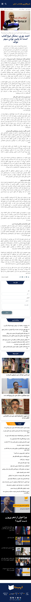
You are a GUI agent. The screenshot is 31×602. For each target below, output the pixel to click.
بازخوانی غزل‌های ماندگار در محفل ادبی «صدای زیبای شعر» (15, 340)
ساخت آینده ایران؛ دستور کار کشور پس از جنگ (8, 569)
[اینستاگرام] (15, 598)
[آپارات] (20, 598)
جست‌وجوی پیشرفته (5, 593)
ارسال (7, 312)
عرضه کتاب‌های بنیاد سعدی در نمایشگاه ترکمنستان (18, 479)
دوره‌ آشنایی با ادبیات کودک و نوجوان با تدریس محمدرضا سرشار (15, 482)
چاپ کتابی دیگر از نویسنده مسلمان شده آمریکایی (19, 475)
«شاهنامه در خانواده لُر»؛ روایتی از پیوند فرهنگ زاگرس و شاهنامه (16, 326)
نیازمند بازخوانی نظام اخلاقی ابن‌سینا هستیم (20, 488)
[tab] (20, 423)
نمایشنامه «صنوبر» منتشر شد (23, 445)
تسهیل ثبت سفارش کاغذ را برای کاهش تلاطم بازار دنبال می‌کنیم (15, 469)
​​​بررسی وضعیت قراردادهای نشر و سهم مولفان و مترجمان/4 (15, 33)
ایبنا (21, 5)
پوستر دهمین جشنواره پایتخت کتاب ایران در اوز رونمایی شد (16, 428)
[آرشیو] (11, 598)
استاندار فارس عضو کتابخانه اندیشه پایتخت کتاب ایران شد (17, 435)
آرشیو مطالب (27, 593)
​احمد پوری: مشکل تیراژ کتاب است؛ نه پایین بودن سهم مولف (15, 39)
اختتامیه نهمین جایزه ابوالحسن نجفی (8, 548)
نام (28, 291)
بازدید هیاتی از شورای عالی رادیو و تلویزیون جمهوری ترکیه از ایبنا (7, 559)
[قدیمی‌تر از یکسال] (15, 365)
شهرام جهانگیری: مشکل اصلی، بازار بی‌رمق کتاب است (16, 395)
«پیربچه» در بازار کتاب (24, 459)
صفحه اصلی (28, 9)
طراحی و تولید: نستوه (14, 599)
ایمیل (28, 298)
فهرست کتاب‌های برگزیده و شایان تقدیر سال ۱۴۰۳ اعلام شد (16, 442)
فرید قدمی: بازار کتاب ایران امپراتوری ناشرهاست (17, 375)
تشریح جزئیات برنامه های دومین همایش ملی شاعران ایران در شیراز (16, 431)
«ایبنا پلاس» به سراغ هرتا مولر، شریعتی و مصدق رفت (18, 485)
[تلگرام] (18, 598)
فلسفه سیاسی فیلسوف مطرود (23, 472)
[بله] (13, 598)
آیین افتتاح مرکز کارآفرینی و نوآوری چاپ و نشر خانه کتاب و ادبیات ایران (16, 449)
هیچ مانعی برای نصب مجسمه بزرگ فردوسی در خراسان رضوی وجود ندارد (15, 330)
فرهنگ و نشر (21, 9)
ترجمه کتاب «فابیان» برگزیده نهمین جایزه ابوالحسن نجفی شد (15, 347)
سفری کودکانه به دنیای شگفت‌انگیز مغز (21, 456)
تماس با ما (21, 593)
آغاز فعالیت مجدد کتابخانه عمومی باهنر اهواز (19, 466)
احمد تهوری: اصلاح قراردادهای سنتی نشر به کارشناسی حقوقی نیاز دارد (16, 417)
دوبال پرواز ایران (11, 537)
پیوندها (12, 594)
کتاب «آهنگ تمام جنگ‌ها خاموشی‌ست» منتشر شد (17, 342)
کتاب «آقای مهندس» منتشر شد (21, 344)
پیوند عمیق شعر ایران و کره (23, 463)
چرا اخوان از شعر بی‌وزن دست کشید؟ (21, 453)
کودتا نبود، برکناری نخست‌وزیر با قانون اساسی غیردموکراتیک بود (15, 336)
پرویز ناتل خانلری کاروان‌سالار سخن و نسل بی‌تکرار (17, 333)
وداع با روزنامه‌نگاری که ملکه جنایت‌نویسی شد (19, 439)
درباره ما (16, 593)
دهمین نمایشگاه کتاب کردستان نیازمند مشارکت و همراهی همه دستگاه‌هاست (16, 492)
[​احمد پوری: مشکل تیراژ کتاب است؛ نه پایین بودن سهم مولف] (15, 20)
